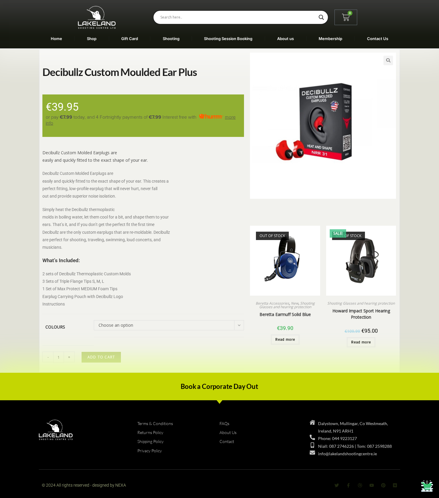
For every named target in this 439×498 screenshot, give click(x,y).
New (294, 303)
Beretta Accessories (272, 303)
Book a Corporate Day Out (219, 386)
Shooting (171, 38)
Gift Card (129, 38)
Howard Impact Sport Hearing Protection (361, 314)
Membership (330, 38)
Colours (55, 327)
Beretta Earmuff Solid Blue (285, 314)
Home (56, 38)
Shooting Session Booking (228, 38)
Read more (285, 339)
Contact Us (377, 38)
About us (285, 38)
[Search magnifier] (321, 17)
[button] (388, 60)
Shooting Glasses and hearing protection (287, 305)
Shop (91, 38)
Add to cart (101, 357)
